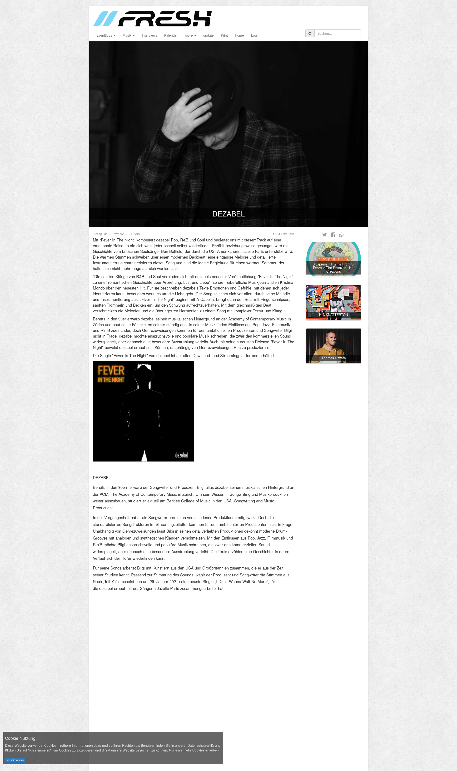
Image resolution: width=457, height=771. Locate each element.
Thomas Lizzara (334, 357)
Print (224, 35)
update (208, 35)
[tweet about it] (325, 234)
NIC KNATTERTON (333, 314)
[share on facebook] (333, 234)
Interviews (149, 35)
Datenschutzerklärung (204, 745)
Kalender (171, 35)
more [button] (189, 35)
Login (255, 35)
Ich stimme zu (15, 760)
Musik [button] (127, 35)
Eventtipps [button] (104, 35)
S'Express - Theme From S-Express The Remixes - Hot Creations (334, 267)
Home (239, 35)
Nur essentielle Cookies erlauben (194, 750)
